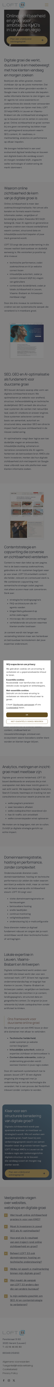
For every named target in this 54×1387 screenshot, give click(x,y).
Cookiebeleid (12, 707)
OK (27, 715)
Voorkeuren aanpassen (23, 704)
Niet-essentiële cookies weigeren (27, 721)
